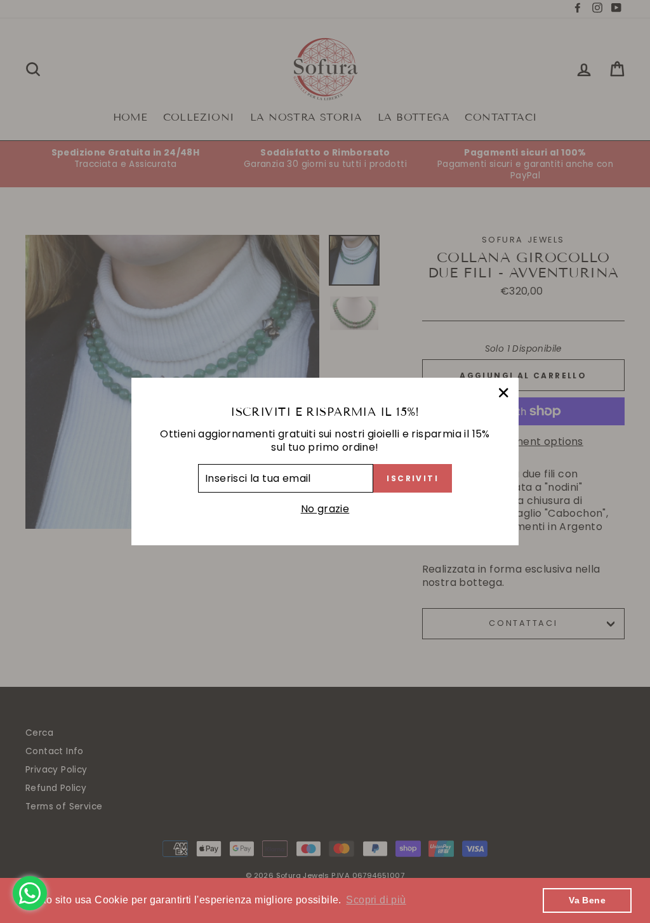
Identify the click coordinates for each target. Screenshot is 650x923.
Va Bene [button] (587, 900)
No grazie (325, 509)
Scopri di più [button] (376, 899)
